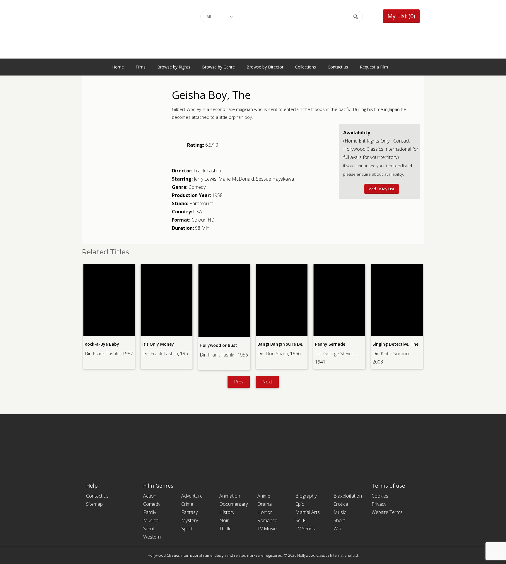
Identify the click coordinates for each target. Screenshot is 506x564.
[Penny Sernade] (339, 300)
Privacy (379, 504)
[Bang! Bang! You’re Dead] (282, 300)
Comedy (197, 187)
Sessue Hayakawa (275, 179)
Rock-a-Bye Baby (102, 344)
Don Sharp (277, 353)
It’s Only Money (158, 344)
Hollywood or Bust (218, 345)
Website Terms (387, 512)
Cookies (380, 496)
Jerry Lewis (205, 179)
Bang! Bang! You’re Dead (282, 344)
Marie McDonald (236, 179)
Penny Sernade (330, 344)
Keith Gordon (395, 353)
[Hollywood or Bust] (224, 300)
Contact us (338, 67)
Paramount (201, 203)
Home (118, 67)
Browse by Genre (218, 67)
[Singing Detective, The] (397, 300)
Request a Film (374, 67)
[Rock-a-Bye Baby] (109, 300)
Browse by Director (265, 67)
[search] (355, 16)
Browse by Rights (173, 67)
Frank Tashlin (207, 170)
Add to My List (381, 188)
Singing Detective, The (395, 344)
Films (141, 67)
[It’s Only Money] (167, 300)
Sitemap (94, 504)
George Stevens (340, 353)
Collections (305, 67)
